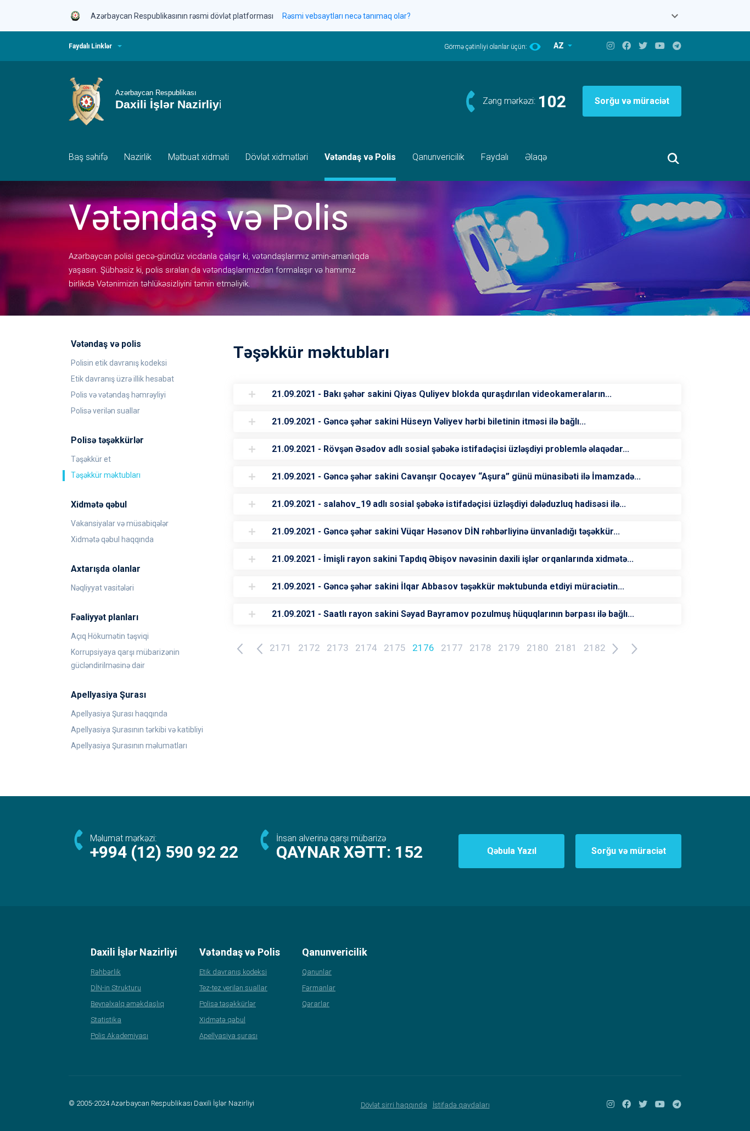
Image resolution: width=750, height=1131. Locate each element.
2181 (566, 647)
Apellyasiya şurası (228, 1035)
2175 (395, 647)
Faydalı (494, 157)
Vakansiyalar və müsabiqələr (120, 523)
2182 (595, 647)
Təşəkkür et (91, 459)
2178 (480, 647)
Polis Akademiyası (119, 1035)
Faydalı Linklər (90, 46)
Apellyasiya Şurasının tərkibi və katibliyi (137, 729)
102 (552, 101)
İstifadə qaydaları (461, 1105)
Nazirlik (138, 157)
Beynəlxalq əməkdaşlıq (127, 1004)
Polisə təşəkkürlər (227, 1004)
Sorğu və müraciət (632, 101)
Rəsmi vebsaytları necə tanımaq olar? (346, 16)
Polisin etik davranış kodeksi (119, 362)
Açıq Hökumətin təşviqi (110, 636)
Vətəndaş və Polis (360, 157)
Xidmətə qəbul (222, 1020)
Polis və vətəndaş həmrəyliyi (118, 394)
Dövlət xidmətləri (276, 157)
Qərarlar (315, 1004)
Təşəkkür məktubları (106, 475)
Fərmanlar (318, 988)
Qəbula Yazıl (511, 851)
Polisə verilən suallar (105, 410)
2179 (509, 647)
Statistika (106, 1020)
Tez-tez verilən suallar (233, 988)
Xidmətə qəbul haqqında (112, 539)
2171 (281, 647)
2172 (309, 647)
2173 (338, 647)
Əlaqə (536, 157)
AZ (559, 45)
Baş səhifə (88, 157)
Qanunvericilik (438, 157)
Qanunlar (317, 972)
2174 (366, 647)
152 (409, 852)
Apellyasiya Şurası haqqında (119, 713)
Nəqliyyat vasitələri (102, 587)
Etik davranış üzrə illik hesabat (122, 378)
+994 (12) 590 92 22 (164, 852)
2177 (452, 647)
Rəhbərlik (106, 972)
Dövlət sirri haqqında (394, 1105)
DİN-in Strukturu (116, 988)
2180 (537, 647)
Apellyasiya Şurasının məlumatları (129, 745)
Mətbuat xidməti (198, 157)
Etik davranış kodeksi (233, 972)
